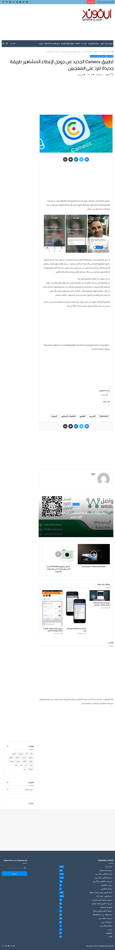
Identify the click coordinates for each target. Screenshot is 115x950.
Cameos (103, 416)
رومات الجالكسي (106, 885)
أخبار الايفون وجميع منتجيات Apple (100, 892)
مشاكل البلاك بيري (106, 926)
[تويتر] (81, 159)
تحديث (24, 757)
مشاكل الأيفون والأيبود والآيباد (102, 911)
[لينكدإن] (76, 159)
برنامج (30, 757)
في (21, 765)
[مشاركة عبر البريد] (70, 159)
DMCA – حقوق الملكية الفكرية (70, 43)
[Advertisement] (38, 22)
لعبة (16, 765)
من (24, 769)
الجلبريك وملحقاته (106, 907)
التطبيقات (109, 933)
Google (31, 803)
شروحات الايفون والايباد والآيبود (102, 903)
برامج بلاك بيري (107, 922)
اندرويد (91, 416)
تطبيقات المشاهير (67, 416)
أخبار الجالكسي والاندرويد (103, 874)
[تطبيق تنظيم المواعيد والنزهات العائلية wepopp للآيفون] (52, 608)
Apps (107, 75)
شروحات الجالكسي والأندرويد (102, 881)
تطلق (30, 761)
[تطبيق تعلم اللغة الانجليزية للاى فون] (76, 608)
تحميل (17, 757)
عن (26, 765)
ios (31, 753)
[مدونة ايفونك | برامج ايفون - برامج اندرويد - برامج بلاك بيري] (97, 15)
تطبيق (82, 416)
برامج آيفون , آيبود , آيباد (104, 896)
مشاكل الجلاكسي (106, 889)
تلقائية (24, 761)
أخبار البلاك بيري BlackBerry (102, 915)
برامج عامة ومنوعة (106, 870)
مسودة (30, 769)
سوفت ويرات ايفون (106, 43)
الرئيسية (109, 51)
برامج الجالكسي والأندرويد (98, 56)
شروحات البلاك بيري (105, 918)
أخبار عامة (102, 51)
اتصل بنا (84, 43)
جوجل (53, 416)
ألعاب (110, 936)
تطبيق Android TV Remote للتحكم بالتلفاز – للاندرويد (101, 604)
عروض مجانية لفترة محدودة (102, 900)
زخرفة (41, 43)
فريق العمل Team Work (52, 43)
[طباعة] (65, 159)
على (31, 765)
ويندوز (110, 929)
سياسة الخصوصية (93, 43)
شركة (11, 761)
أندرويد (21, 753)
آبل (27, 753)
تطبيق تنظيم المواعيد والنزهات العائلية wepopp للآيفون (52, 630)
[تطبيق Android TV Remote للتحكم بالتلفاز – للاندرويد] (100, 595)
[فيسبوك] (87, 159)
